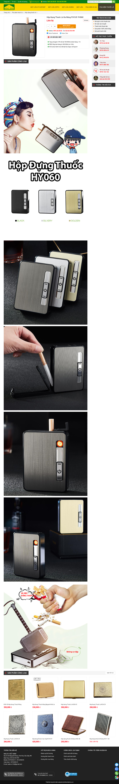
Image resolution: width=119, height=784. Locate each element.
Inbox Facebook (53, 33)
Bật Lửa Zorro (68, 7)
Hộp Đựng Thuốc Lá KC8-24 (12, 739)
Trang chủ (7, 12)
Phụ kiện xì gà (91, 7)
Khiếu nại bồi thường (47, 753)
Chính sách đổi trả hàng (70, 753)
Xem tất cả (110, 673)
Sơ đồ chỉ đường (22, 1)
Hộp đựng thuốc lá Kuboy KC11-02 (99, 739)
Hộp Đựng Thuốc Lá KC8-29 (98, 704)
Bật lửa (80, 7)
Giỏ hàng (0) (35, 1)
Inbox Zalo (65, 33)
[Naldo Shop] (9, 7)
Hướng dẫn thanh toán (47, 756)
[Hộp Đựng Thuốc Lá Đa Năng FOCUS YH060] (24, 36)
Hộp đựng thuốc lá (30, 12)
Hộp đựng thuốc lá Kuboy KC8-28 (70, 739)
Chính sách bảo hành (70, 756)
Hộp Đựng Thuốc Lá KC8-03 (69, 704)
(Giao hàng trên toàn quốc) (66, 26)
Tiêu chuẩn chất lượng (70, 759)
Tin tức (14, 1)
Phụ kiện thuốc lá (106, 7)
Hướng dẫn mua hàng (47, 759)
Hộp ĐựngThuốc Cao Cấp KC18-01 (42, 739)
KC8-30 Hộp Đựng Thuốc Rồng (12, 704)
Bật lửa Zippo (53, 7)
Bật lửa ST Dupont (38, 7)
